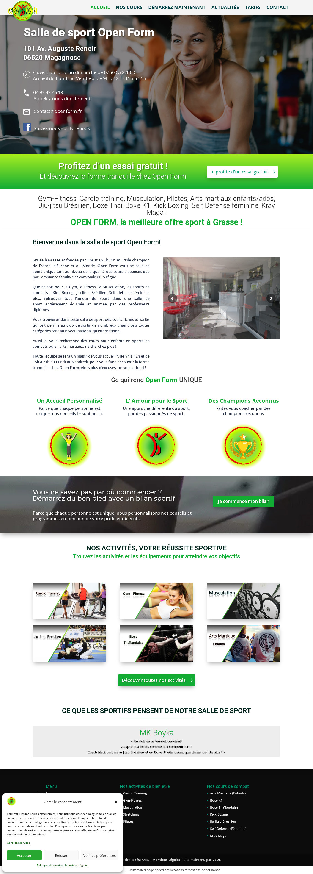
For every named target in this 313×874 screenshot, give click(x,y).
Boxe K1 (216, 800)
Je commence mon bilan (243, 501)
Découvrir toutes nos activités (154, 680)
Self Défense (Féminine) (228, 828)
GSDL (216, 859)
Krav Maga (218, 835)
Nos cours (129, 8)
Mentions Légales (76, 865)
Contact (277, 8)
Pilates (128, 821)
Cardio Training (135, 793)
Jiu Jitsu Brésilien (223, 821)
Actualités (225, 8)
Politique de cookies (50, 865)
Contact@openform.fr (58, 111)
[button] (116, 802)
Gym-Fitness (132, 800)
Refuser (61, 855)
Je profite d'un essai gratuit (239, 172)
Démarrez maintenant (177, 8)
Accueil (100, 8)
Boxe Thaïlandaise (224, 807)
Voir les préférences (99, 855)
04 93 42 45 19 (48, 92)
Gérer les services (18, 843)
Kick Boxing (219, 814)
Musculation (132, 807)
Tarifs (253, 8)
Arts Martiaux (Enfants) (228, 793)
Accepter (24, 855)
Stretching (131, 814)
